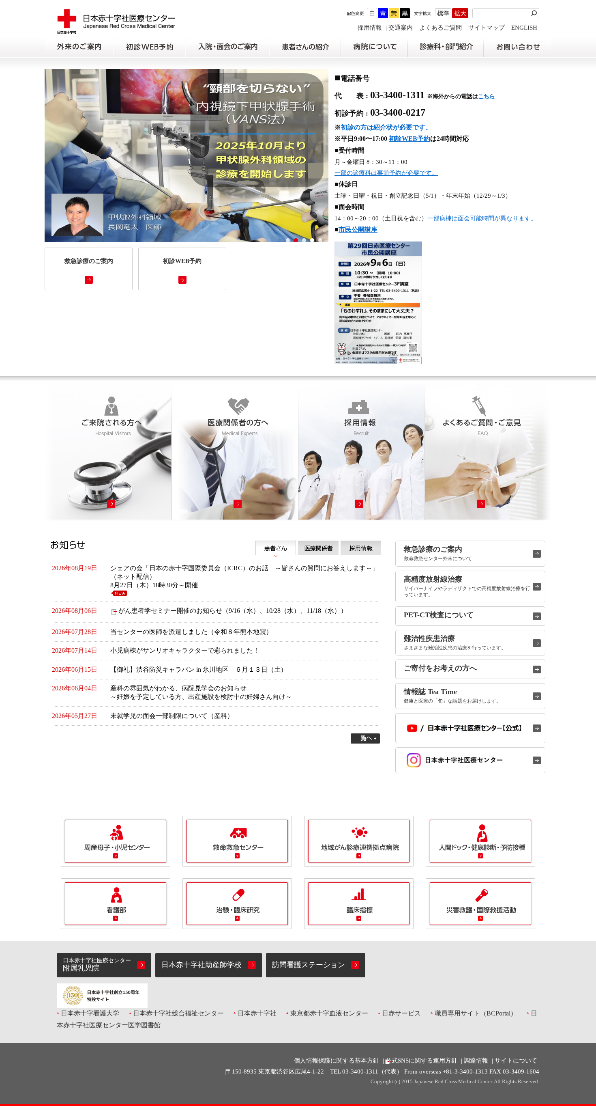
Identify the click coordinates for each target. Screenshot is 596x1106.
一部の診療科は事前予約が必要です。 (386, 173)
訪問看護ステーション (308, 965)
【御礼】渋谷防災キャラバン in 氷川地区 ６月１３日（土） (198, 669)
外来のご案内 (79, 47)
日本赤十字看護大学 (90, 1013)
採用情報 (370, 27)
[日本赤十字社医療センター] (116, 30)
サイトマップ (486, 27)
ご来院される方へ (108, 452)
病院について (374, 47)
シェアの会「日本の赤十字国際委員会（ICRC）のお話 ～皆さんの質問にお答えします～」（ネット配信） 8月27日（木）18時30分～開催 (244, 577)
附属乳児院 (97, 964)
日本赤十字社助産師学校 (201, 965)
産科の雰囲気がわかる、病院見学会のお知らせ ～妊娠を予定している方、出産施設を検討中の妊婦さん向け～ (201, 692)
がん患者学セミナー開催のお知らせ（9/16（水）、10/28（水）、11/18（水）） (232, 610)
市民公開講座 (358, 229)
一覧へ (365, 738)
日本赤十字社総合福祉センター (178, 1013)
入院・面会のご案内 (227, 47)
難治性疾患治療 (429, 638)
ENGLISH (524, 27)
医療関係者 (318, 548)
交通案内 (400, 27)
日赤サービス (401, 1013)
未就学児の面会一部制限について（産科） (172, 715)
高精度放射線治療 (433, 579)
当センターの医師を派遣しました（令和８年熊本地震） (191, 631)
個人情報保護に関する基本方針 (336, 1060)
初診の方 (149, 47)
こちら (486, 96)
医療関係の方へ (235, 452)
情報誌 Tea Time (430, 692)
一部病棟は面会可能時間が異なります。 (482, 218)
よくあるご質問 (440, 27)
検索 (535, 13)
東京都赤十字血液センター (329, 1013)
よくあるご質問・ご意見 (487, 452)
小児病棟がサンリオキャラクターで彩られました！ (184, 650)
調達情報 (476, 1060)
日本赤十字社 (257, 1013)
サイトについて (516, 1060)
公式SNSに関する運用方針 (421, 1060)
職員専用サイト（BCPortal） (476, 1013)
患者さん (275, 548)
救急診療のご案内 (433, 549)
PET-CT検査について (439, 615)
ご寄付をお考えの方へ (440, 668)
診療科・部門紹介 (446, 47)
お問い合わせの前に (517, 47)
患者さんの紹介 (305, 47)
